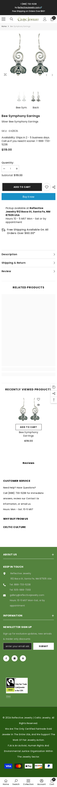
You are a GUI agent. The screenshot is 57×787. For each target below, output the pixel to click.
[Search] (11, 19)
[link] (28, 369)
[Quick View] (38, 405)
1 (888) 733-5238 (29, 4)
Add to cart (21, 187)
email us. (26, 503)
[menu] (3, 19)
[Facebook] (6, 658)
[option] (28, 54)
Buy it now (28, 196)
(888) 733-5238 (17, 493)
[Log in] (45, 19)
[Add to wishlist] (47, 187)
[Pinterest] (23, 658)
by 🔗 (28, 7)
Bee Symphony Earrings (28, 434)
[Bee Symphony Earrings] (29, 409)
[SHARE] (53, 187)
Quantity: (8, 163)
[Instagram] (15, 658)
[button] (46, 75)
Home (4, 26)
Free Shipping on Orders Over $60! (28, 11)
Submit (43, 646)
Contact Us (32, 498)
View (8, 696)
